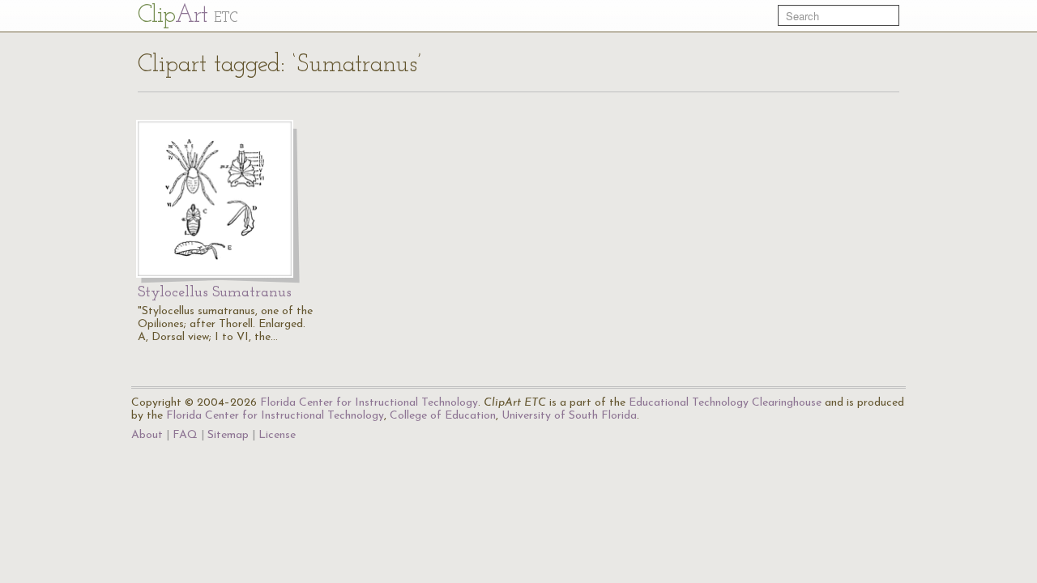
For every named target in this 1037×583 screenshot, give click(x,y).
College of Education (443, 416)
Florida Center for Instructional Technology (369, 403)
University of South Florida (569, 416)
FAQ (185, 435)
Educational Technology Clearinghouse (725, 403)
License (277, 435)
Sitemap (228, 435)
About (147, 435)
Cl (187, 15)
